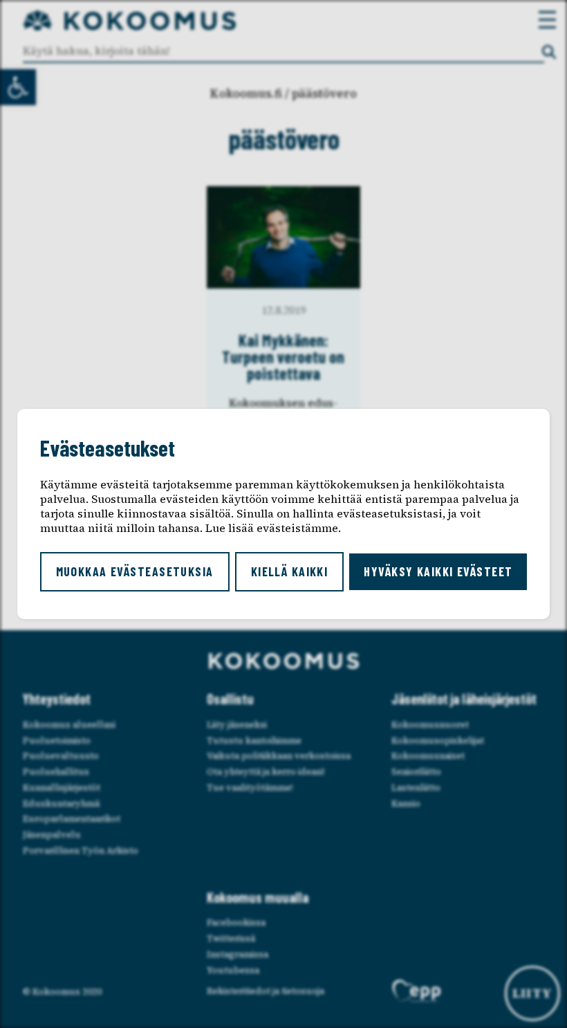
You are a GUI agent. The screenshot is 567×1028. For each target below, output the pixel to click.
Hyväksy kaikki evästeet (438, 571)
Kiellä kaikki (289, 571)
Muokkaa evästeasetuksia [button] (135, 571)
